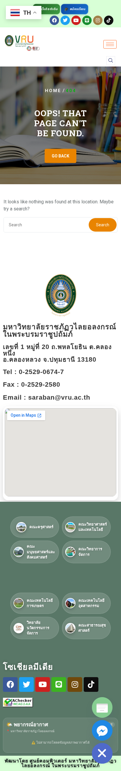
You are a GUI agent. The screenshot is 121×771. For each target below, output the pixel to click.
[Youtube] (76, 20)
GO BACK (60, 156)
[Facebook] (54, 20)
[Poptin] (102, 707)
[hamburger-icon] (110, 44)
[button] (110, 60)
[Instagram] (97, 20)
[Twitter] (65, 20)
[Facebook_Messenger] (102, 730)
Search (102, 224)
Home (53, 90)
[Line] (87, 20)
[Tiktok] (108, 20)
